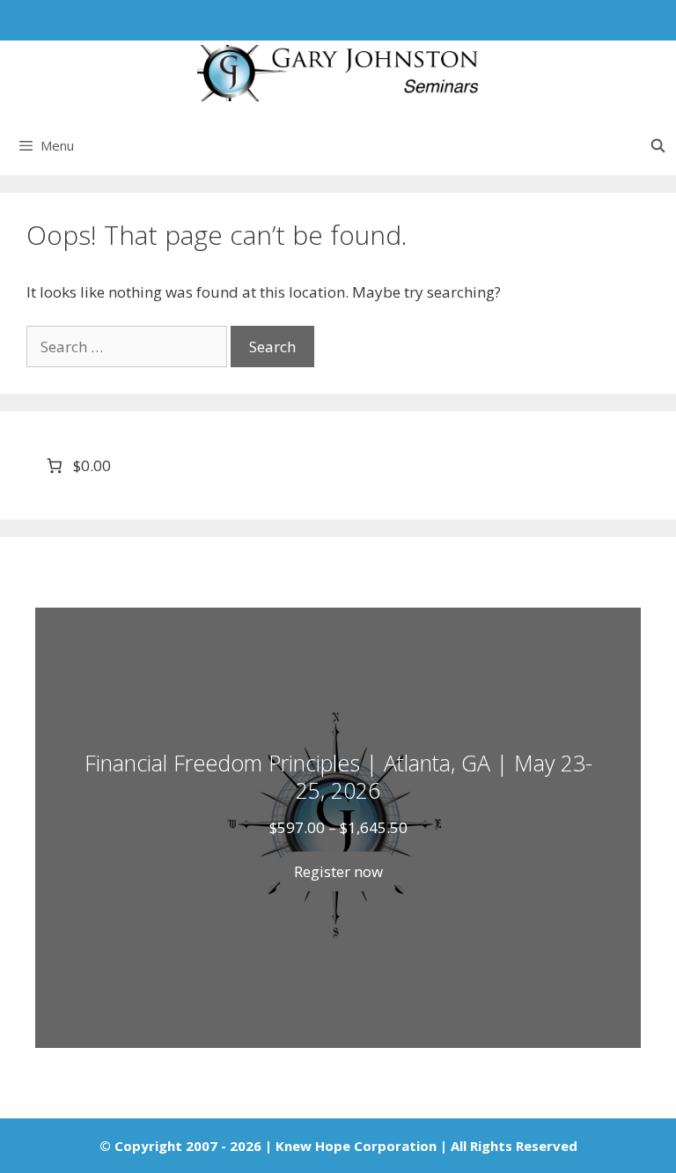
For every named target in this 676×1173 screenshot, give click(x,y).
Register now (338, 871)
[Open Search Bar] (658, 145)
